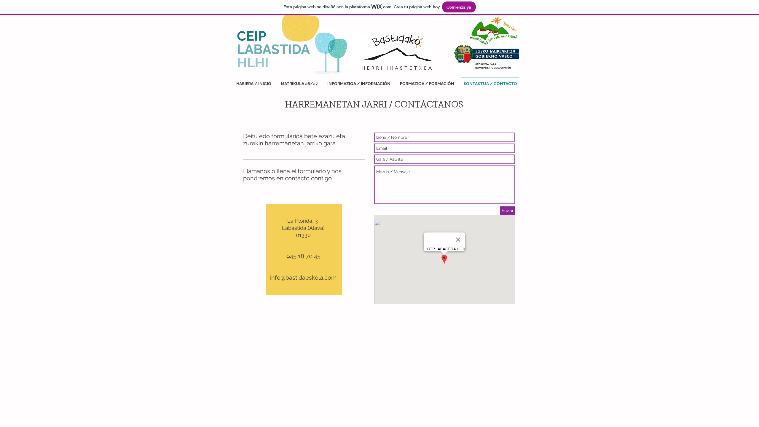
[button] (359, 81)
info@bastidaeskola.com (303, 277)
